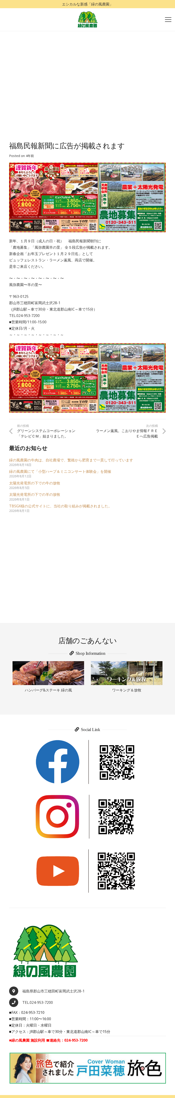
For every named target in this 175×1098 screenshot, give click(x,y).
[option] (48, 677)
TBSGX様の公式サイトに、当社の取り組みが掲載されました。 (60, 506)
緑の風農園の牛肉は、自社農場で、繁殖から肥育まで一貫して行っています (71, 460)
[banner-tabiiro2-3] (87, 1068)
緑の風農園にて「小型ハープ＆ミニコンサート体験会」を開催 (60, 471)
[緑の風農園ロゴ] (87, 19)
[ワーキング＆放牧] (126, 673)
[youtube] (87, 871)
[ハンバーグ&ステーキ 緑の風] (48, 673)
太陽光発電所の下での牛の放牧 (34, 483)
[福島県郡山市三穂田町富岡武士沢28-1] (15, 991)
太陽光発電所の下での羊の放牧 (34, 494)
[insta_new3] (87, 816)
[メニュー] (168, 19)
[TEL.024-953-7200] (15, 1002)
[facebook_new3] (87, 762)
